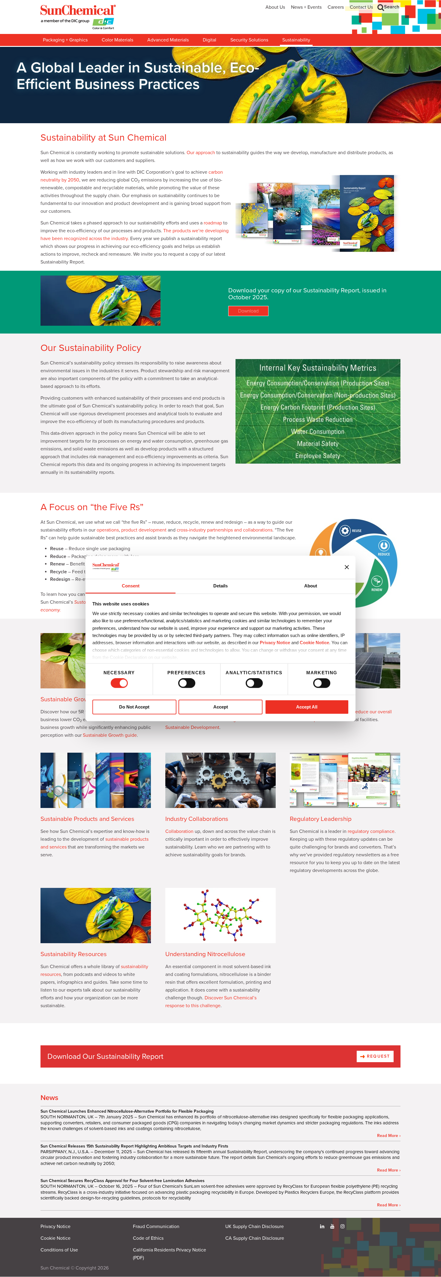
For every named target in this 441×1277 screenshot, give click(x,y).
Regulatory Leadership (321, 819)
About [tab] (310, 585)
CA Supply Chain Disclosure (254, 1238)
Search (391, 7)
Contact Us (361, 7)
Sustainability (296, 40)
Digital (209, 40)
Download (248, 311)
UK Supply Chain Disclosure (254, 1227)
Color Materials (117, 40)
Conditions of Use (59, 1250)
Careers (336, 7)
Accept (220, 706)
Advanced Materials (168, 40)
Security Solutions (249, 40)
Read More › (388, 1136)
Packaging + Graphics (65, 40)
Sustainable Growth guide (110, 735)
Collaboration (179, 831)
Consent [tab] (131, 585)
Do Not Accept (134, 706)
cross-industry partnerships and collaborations (224, 530)
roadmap (213, 223)
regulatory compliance (371, 831)
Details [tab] (220, 585)
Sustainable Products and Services (87, 819)
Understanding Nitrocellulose (205, 954)
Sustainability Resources (73, 954)
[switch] (186, 683)
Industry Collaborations (196, 819)
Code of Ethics (148, 1238)
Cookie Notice (55, 1238)
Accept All (306, 706)
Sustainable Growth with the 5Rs (84, 699)
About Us (275, 7)
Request (377, 1056)
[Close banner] (347, 567)
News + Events (306, 7)
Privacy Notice (275, 642)
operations (108, 530)
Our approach (201, 153)
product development (143, 530)
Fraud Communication (156, 1227)
